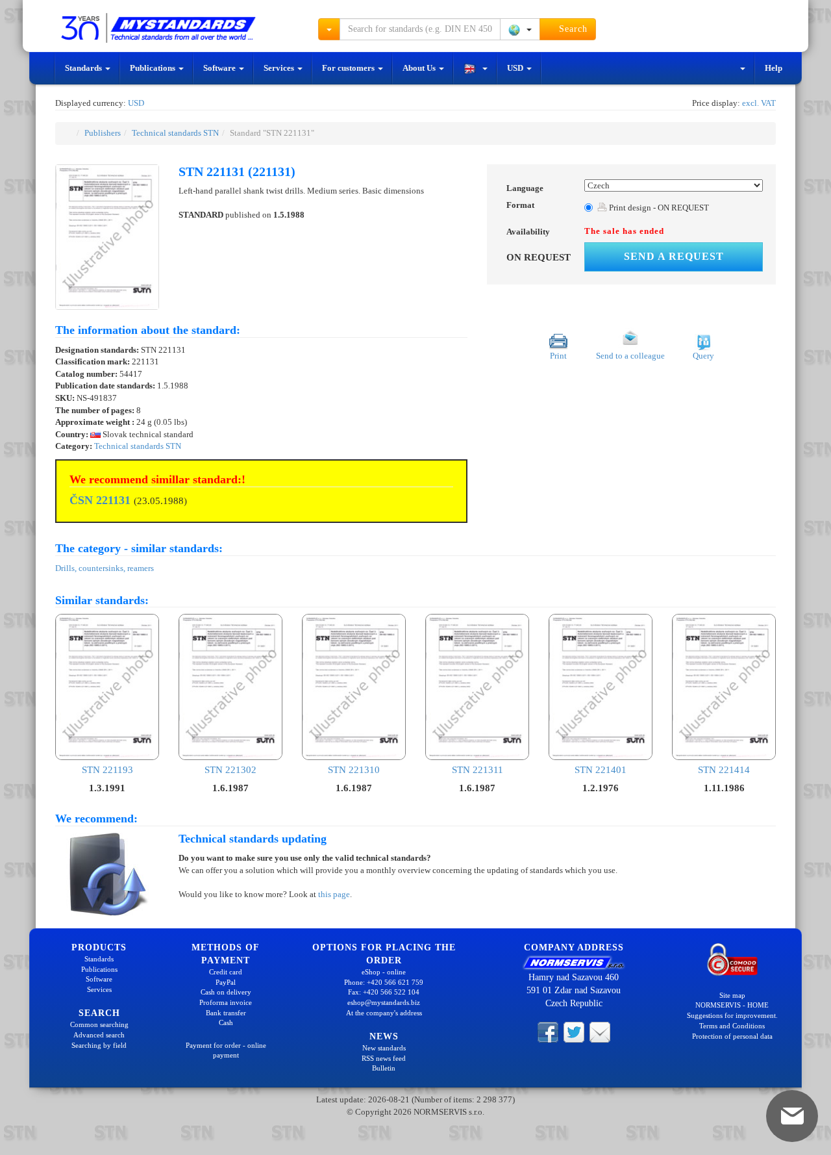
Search (572, 29)
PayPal (226, 982)
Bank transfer (226, 1013)
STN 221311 (477, 769)
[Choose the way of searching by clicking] (329, 29)
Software (220, 68)
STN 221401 (600, 769)
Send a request (674, 256)
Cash (226, 1022)
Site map (732, 995)
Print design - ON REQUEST (658, 207)
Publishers (102, 133)
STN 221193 (107, 769)
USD (516, 68)
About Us (420, 68)
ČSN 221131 (99, 500)
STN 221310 (354, 769)
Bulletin (383, 1068)
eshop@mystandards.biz (383, 1002)
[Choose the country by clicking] (520, 29)
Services (280, 68)
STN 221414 (724, 769)
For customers (349, 68)
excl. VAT (759, 103)
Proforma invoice (225, 1002)
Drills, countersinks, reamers (104, 568)
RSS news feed (384, 1058)
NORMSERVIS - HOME (732, 1005)
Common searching (99, 1024)
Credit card (225, 972)
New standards (384, 1048)
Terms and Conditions (732, 1026)
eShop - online (384, 972)
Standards (84, 68)
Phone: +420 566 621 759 (383, 982)
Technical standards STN (175, 133)
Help (773, 68)
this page (334, 894)
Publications (153, 68)
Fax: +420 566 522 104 (383, 992)
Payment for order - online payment (226, 1050)
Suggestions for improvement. (732, 1015)
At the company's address (384, 1013)
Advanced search (99, 1035)
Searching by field (99, 1045)
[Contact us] (599, 1031)
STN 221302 (230, 769)
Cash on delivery (226, 992)
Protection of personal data (732, 1036)
